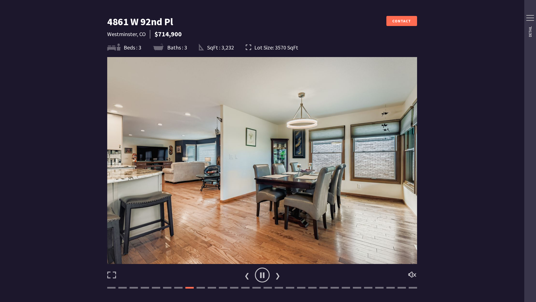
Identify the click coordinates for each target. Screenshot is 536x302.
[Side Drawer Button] (530, 18)
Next (277, 275)
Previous (247, 275)
